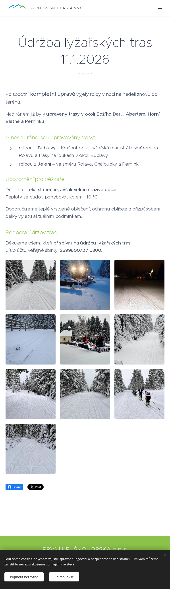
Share (17, 487)
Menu (160, 8)
